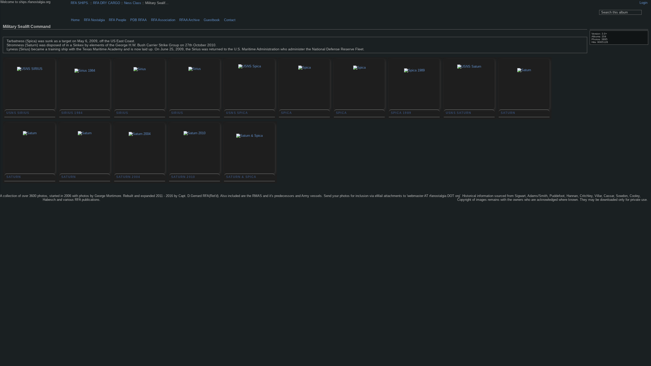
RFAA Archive (189, 20)
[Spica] (304, 91)
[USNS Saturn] (469, 90)
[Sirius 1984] (84, 94)
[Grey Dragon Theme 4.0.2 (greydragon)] (30, 200)
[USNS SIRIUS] (29, 92)
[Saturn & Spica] (249, 159)
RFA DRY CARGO (106, 3)
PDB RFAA (138, 20)
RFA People (117, 20)
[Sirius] (139, 92)
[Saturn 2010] (194, 156)
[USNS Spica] (249, 89)
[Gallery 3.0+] (12, 200)
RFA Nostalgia (94, 20)
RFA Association (163, 20)
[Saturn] (524, 93)
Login (643, 3)
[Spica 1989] (414, 93)
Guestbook (212, 20)
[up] (575, 32)
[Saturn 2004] (139, 157)
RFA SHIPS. (80, 3)
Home (75, 20)
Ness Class (132, 3)
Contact (229, 20)
